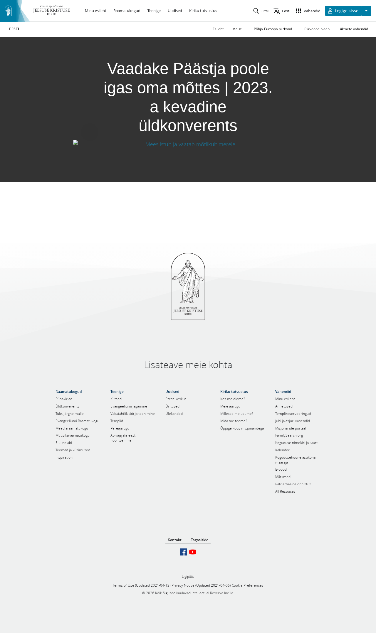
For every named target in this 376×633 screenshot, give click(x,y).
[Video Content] (188, 144)
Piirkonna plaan (317, 28)
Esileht (218, 28)
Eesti (14, 29)
